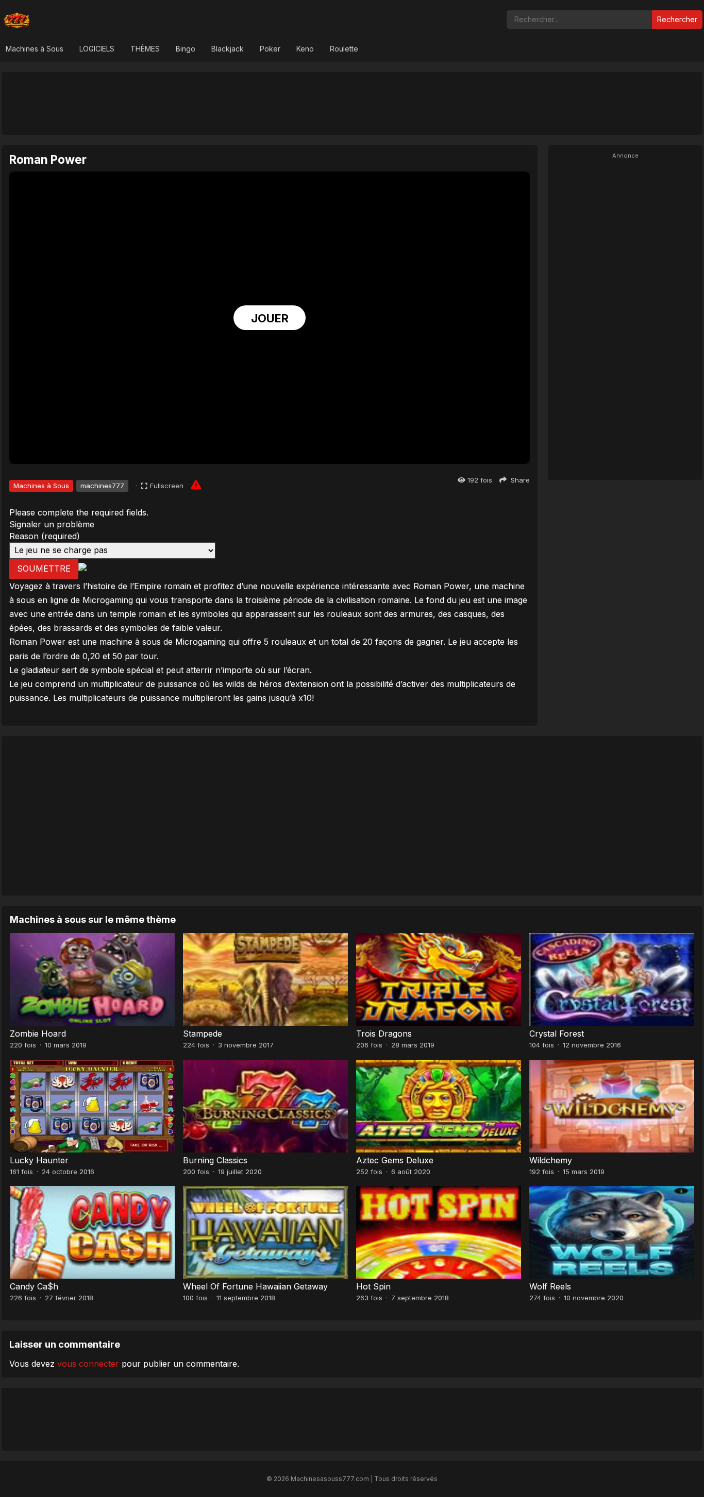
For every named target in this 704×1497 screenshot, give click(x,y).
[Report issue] (196, 484)
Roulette (344, 48)
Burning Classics (215, 1160)
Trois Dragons (384, 1033)
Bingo (185, 48)
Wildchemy (550, 1160)
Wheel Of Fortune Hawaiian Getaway (255, 1286)
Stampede (202, 1033)
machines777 (102, 485)
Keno (305, 48)
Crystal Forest (556, 1033)
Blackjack (227, 48)
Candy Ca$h (34, 1286)
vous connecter (88, 1363)
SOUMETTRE (44, 568)
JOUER (270, 318)
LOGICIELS (96, 48)
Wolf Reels (550, 1286)
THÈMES (145, 48)
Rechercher (677, 19)
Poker (270, 48)
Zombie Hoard (38, 1033)
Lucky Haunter (39, 1160)
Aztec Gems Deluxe (394, 1160)
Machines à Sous (34, 48)
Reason (44, 536)
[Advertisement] (352, 103)
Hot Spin (373, 1286)
